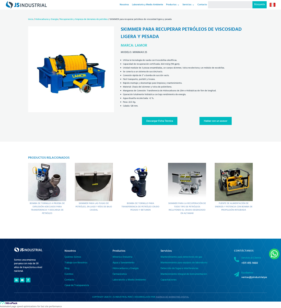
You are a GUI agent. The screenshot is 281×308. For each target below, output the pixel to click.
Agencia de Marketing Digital (172, 297)
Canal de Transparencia (77, 285)
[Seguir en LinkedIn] (16, 280)
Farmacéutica (120, 274)
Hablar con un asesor (215, 121)
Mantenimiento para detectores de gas (181, 257)
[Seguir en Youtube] (22, 280)
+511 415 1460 (249, 263)
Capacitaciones (169, 280)
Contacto (69, 280)
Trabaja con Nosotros (76, 263)
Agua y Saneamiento (123, 263)
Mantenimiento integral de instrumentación (184, 274)
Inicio (30, 19)
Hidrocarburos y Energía (46, 19)
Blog (67, 268)
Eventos (69, 274)
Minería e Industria (122, 257)
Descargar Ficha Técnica (159, 121)
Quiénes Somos (73, 257)
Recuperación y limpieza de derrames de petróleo (84, 19)
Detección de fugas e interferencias (179, 268)
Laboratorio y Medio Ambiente (129, 280)
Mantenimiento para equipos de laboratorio (184, 263)
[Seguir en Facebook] (28, 280)
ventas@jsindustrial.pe (254, 277)
